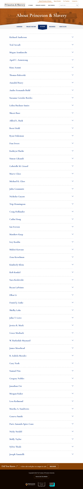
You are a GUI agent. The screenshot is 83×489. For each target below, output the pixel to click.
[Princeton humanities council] (40, 484)
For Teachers (66, 1)
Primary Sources (40, 5)
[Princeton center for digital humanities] (52, 484)
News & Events (57, 1)
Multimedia (51, 5)
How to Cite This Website (41, 476)
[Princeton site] (30, 484)
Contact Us (74, 1)
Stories (30, 5)
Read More (53, 466)
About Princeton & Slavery (45, 1)
